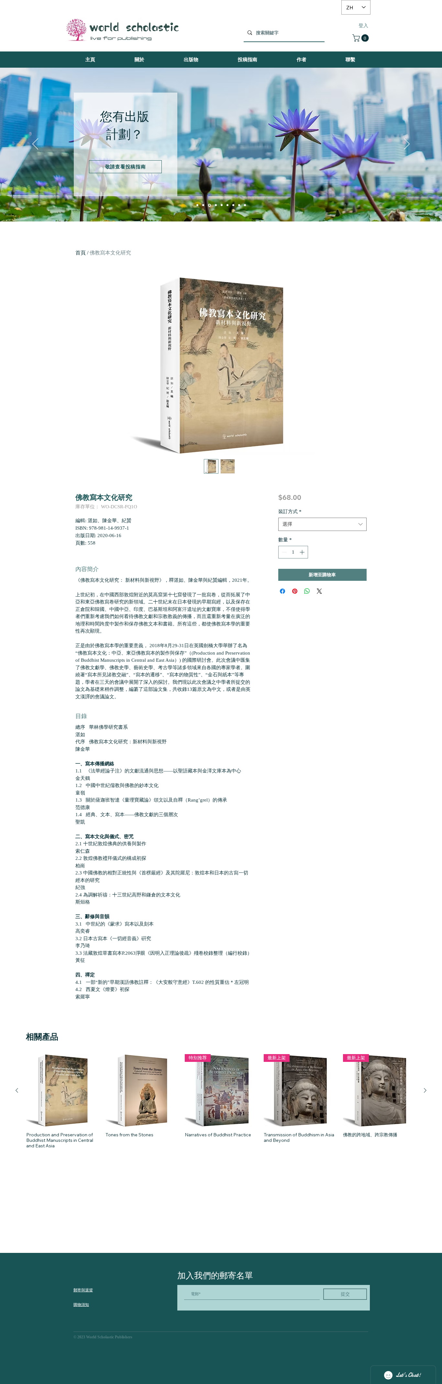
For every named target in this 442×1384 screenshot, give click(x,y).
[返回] (35, 144)
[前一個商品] (17, 1090)
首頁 (80, 252)
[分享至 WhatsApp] (307, 591)
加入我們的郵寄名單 (215, 1275)
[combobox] (322, 524)
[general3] (239, 205)
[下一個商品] (425, 1090)
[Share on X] (319, 591)
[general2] (233, 205)
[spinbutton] (293, 552)
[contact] (222, 205)
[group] (221, 1101)
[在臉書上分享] (282, 591)
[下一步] (407, 144)
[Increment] (302, 552)
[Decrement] (283, 552)
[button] (361, 38)
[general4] (245, 205)
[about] (216, 205)
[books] (197, 205)
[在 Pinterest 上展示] (295, 591)
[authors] (203, 205)
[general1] (227, 205)
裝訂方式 (290, 511)
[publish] (209, 205)
